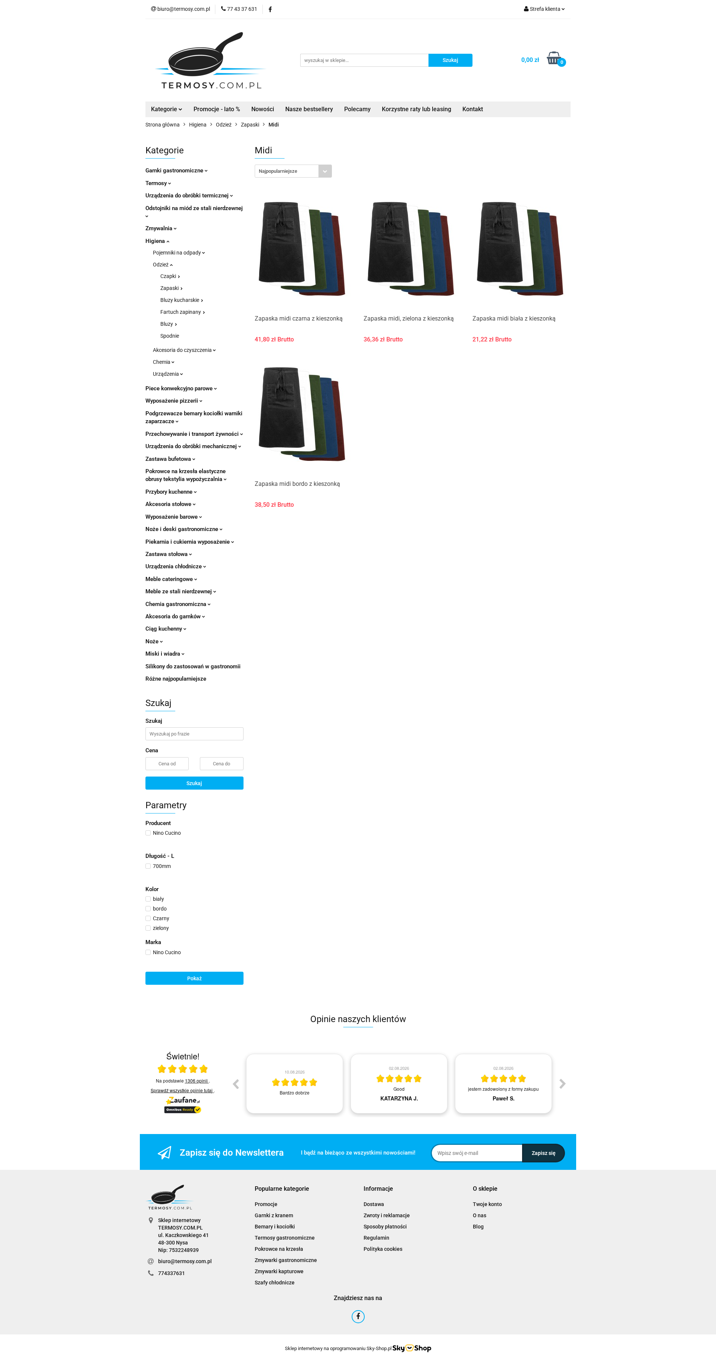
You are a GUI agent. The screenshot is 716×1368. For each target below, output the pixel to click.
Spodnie (169, 336)
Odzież (161, 265)
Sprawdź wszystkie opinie (182, 1090)
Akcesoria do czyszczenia (183, 350)
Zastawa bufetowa (168, 459)
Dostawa (374, 1204)
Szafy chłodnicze (275, 1283)
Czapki (168, 276)
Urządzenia (166, 374)
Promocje (266, 1204)
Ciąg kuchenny (164, 628)
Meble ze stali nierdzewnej (179, 591)
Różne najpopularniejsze (175, 678)
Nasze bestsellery (309, 109)
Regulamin (376, 1238)
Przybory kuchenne (169, 491)
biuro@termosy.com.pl (185, 1261)
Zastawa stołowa (167, 554)
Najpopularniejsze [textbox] (278, 171)
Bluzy (167, 324)
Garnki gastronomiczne (175, 170)
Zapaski (170, 288)
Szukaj (194, 783)
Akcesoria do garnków (173, 616)
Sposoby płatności (385, 1227)
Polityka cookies (383, 1249)
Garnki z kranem (274, 1215)
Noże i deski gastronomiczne (182, 529)
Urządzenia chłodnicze (174, 566)
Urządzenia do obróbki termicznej (187, 195)
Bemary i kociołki (275, 1227)
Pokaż (194, 978)
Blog (478, 1227)
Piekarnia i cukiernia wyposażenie (188, 541)
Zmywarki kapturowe (279, 1271)
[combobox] (293, 171)
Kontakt (472, 109)
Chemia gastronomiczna (176, 604)
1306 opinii (197, 1080)
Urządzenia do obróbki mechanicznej (191, 446)
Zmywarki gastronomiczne (286, 1260)
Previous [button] (235, 1083)
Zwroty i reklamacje (387, 1215)
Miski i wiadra (163, 653)
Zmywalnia (159, 228)
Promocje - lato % (217, 109)
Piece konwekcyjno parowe (179, 388)
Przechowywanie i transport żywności (192, 434)
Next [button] (562, 1083)
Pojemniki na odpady (177, 253)
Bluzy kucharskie (180, 300)
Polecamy (357, 109)
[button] (282, 1189)
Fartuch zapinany (181, 312)
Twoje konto (487, 1204)
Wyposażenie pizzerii (172, 400)
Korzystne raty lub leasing (416, 109)
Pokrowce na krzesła (279, 1249)
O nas (479, 1215)
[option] (294, 1084)
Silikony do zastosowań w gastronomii (193, 666)
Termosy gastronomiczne (285, 1238)
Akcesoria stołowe (169, 504)
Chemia (162, 362)
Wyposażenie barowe (172, 516)
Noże (152, 641)
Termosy (156, 183)
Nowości (262, 109)
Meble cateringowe (169, 579)
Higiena (155, 241)
